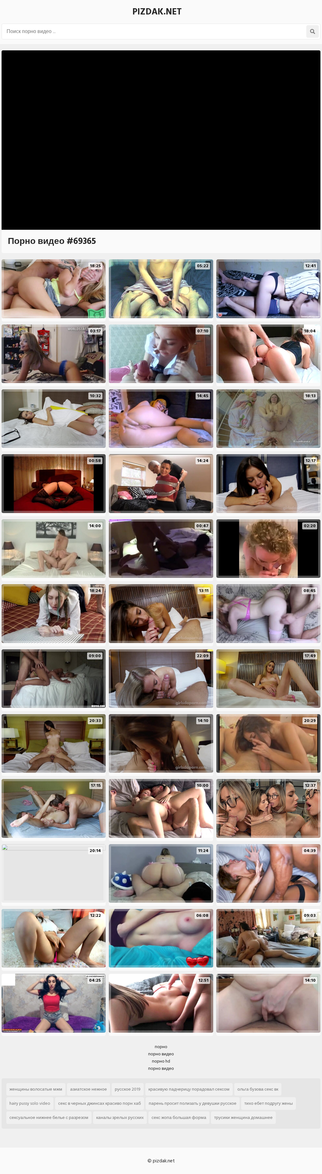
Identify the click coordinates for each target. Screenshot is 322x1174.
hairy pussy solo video (29, 1103)
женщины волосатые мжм (35, 1089)
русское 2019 (128, 1089)
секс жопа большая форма (179, 1117)
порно (161, 1046)
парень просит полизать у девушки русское (192, 1103)
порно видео (161, 1054)
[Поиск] (312, 31)
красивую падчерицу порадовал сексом (189, 1089)
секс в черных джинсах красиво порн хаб (99, 1103)
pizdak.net (157, 12)
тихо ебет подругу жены (268, 1103)
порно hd (161, 1061)
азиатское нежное (88, 1089)
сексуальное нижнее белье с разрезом (48, 1117)
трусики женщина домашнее (243, 1117)
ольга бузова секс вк (257, 1089)
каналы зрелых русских (120, 1117)
